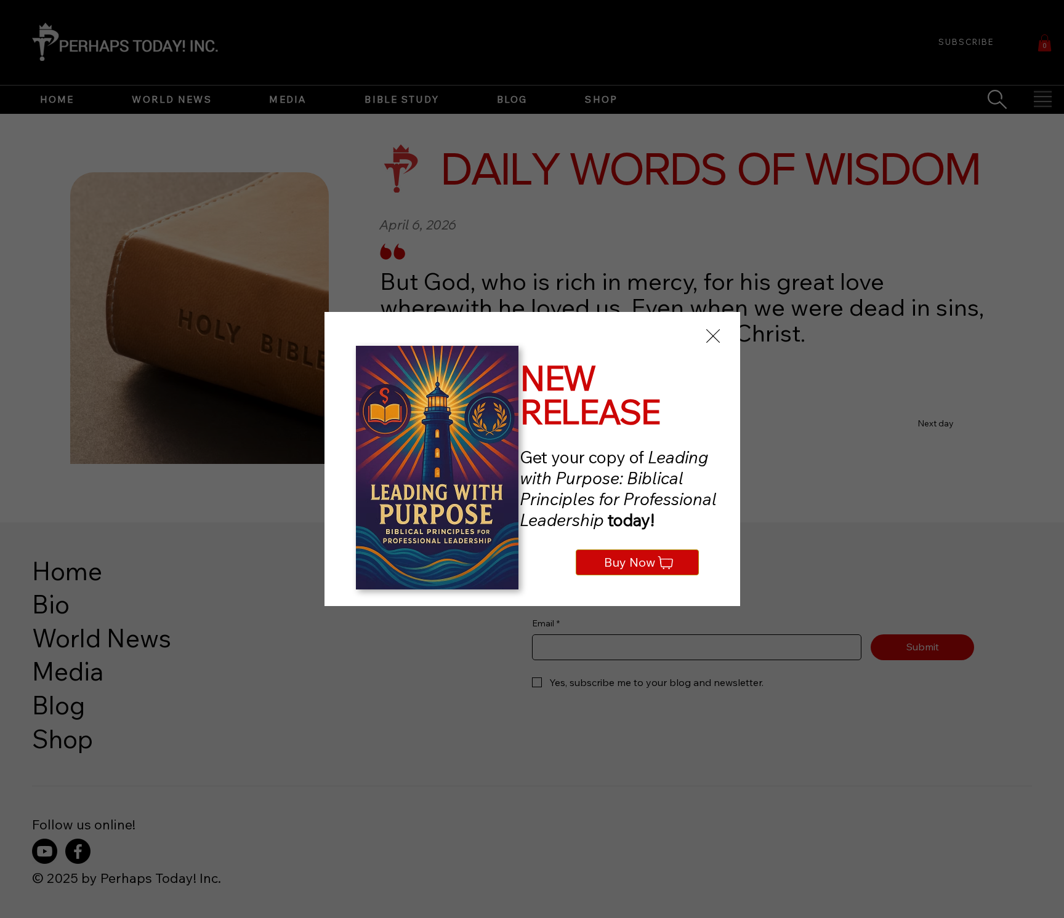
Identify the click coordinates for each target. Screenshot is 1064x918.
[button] (713, 336)
